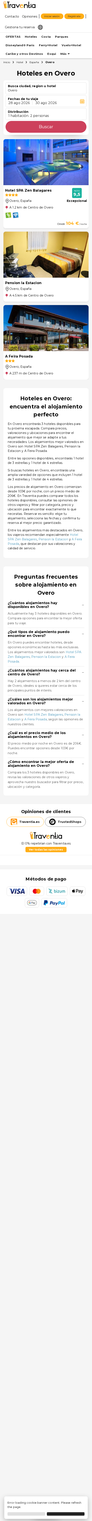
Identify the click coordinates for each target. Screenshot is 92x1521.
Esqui (51, 53)
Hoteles (31, 36)
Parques (61, 36)
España (34, 62)
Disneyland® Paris (20, 45)
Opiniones (29, 16)
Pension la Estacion (53, 539)
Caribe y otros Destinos (24, 53)
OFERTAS (13, 36)
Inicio (6, 62)
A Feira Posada (35, 719)
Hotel (19, 62)
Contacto (12, 16)
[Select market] (40, 27)
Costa (46, 36)
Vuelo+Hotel (71, 45)
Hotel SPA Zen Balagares (43, 715)
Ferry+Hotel (48, 45)
